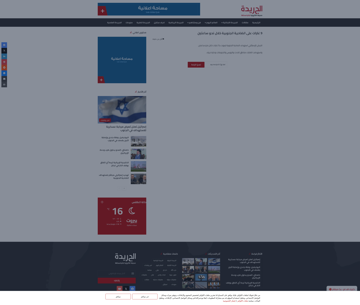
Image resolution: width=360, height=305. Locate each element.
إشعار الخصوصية (229, 301)
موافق (118, 296)
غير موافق (145, 296)
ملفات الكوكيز (242, 301)
